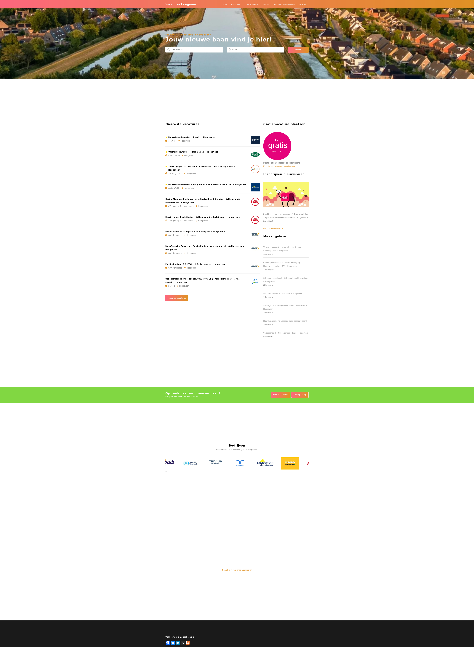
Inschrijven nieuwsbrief (284, 4)
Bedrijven (235, 4)
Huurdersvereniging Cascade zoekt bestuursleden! (285, 321)
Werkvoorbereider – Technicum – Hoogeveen (282, 293)
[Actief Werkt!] (224, 463)
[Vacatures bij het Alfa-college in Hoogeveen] (274, 463)
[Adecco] (299, 463)
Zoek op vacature (280, 394)
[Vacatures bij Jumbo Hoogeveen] (249, 463)
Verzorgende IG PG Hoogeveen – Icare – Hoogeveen (285, 333)
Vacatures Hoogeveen (181, 4)
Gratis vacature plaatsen (257, 4)
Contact (303, 4)
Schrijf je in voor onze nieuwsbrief (237, 570)
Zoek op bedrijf (299, 394)
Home (225, 4)
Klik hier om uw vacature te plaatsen (279, 166)
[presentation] (165, 471)
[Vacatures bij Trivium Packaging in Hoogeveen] (175, 463)
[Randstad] (199, 463)
